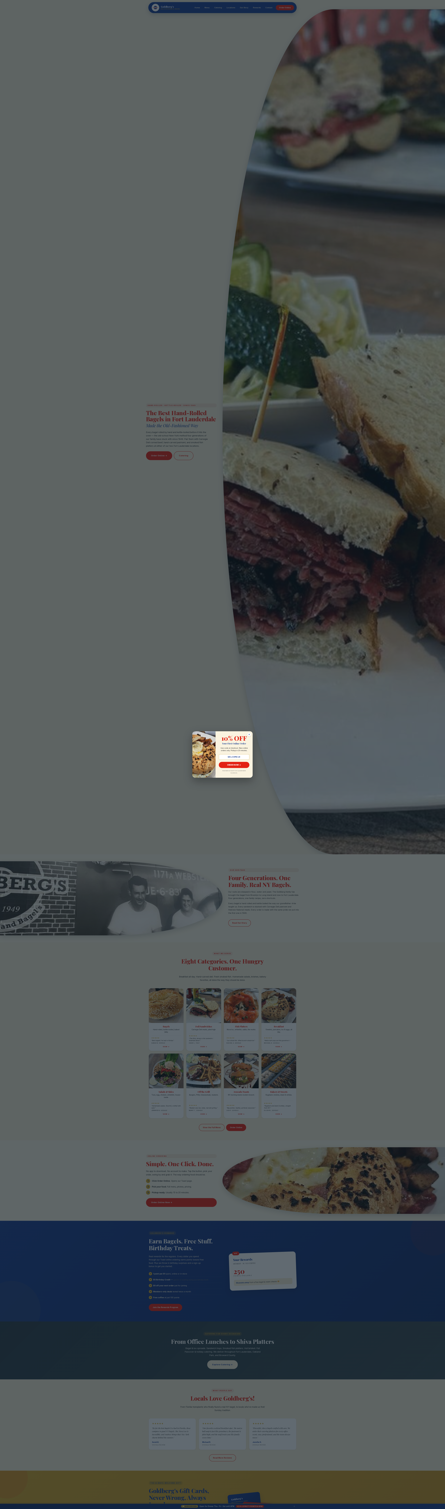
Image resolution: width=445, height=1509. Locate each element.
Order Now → (234, 765)
